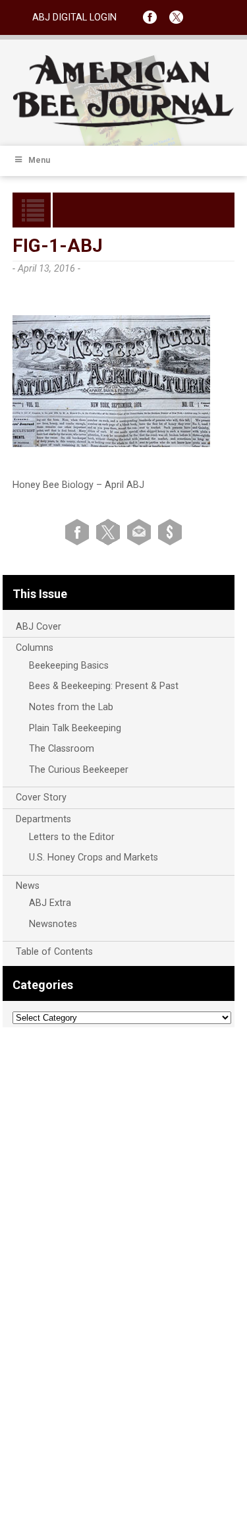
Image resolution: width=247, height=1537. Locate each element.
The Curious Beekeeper (78, 769)
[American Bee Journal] (124, 125)
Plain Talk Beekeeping (75, 728)
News (28, 885)
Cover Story (41, 797)
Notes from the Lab (71, 707)
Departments (43, 819)
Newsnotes (53, 924)
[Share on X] (110, 531)
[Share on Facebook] (79, 531)
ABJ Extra (50, 903)
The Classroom (61, 748)
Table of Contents (54, 951)
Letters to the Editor (72, 837)
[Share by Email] (141, 531)
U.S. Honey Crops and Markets (93, 857)
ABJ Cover (38, 626)
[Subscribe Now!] (170, 531)
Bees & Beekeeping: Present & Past (103, 686)
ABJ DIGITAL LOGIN (74, 17)
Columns (34, 647)
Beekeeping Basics (69, 665)
